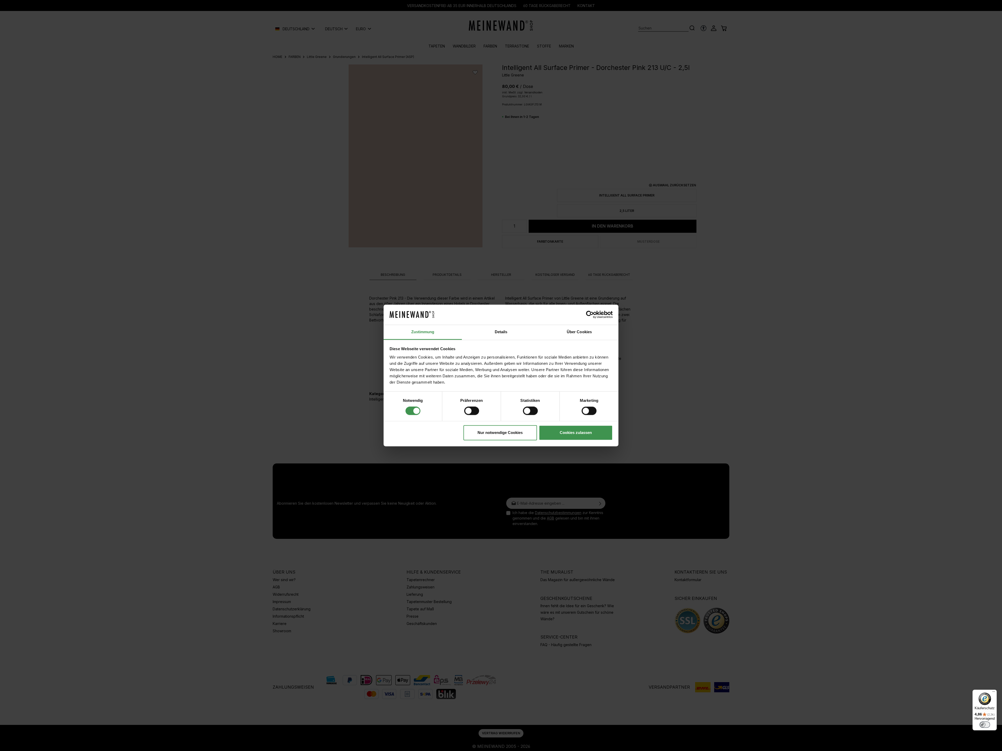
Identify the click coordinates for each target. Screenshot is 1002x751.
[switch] (471, 411)
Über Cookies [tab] (579, 332)
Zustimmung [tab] (422, 332)
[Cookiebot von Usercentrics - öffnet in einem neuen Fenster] (590, 315)
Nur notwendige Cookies (500, 432)
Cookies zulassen (576, 432)
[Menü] (994, 693)
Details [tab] (501, 332)
